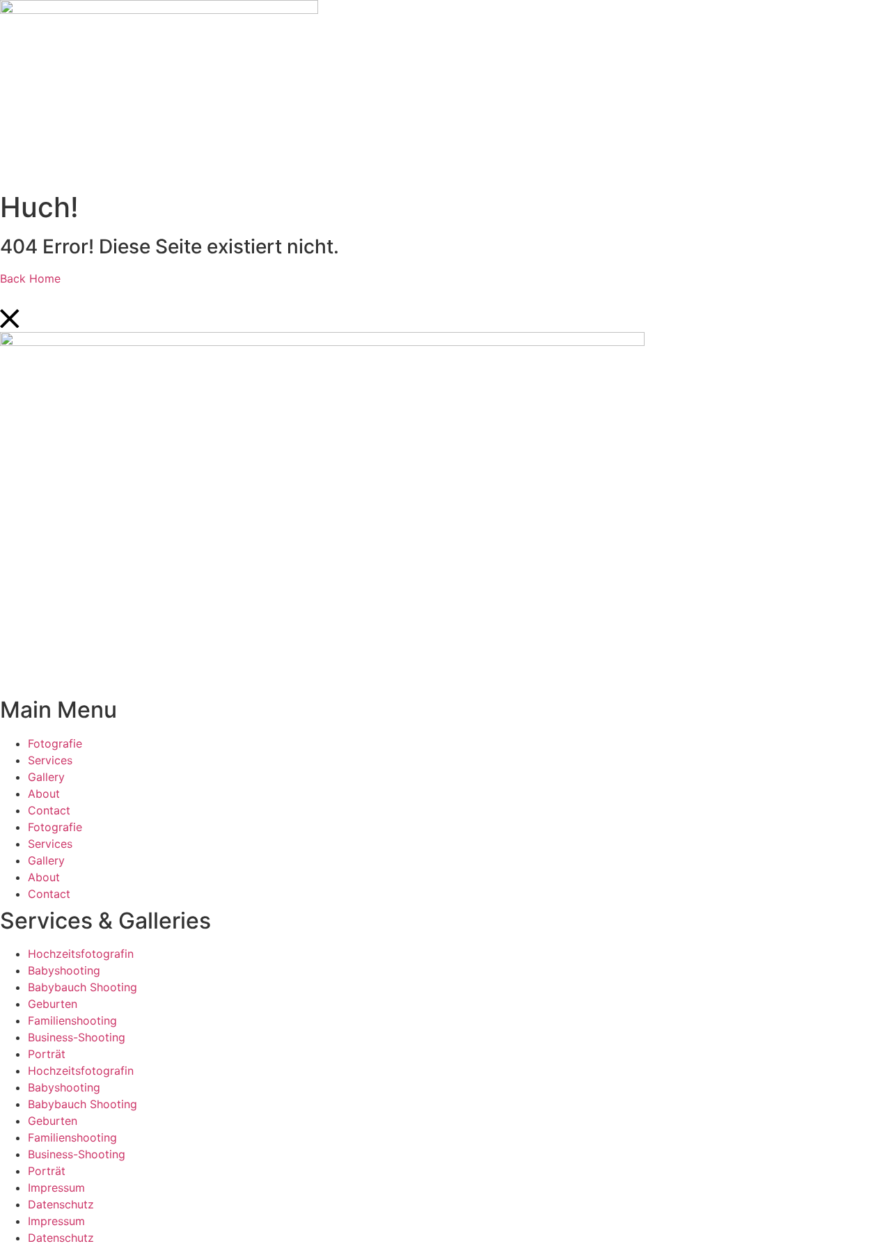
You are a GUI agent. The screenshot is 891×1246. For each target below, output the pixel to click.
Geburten (52, 1004)
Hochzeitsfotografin (81, 954)
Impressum (56, 1187)
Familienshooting (72, 1020)
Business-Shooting (76, 1037)
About (44, 794)
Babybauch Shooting (82, 987)
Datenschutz (61, 1204)
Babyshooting (64, 970)
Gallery (46, 777)
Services (50, 760)
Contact (49, 810)
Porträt (46, 1054)
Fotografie (55, 743)
